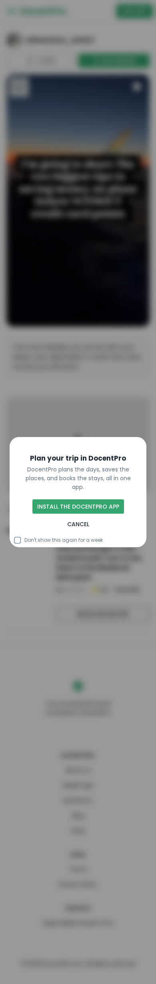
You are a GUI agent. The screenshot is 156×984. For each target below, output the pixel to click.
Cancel (78, 524)
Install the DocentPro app (78, 507)
